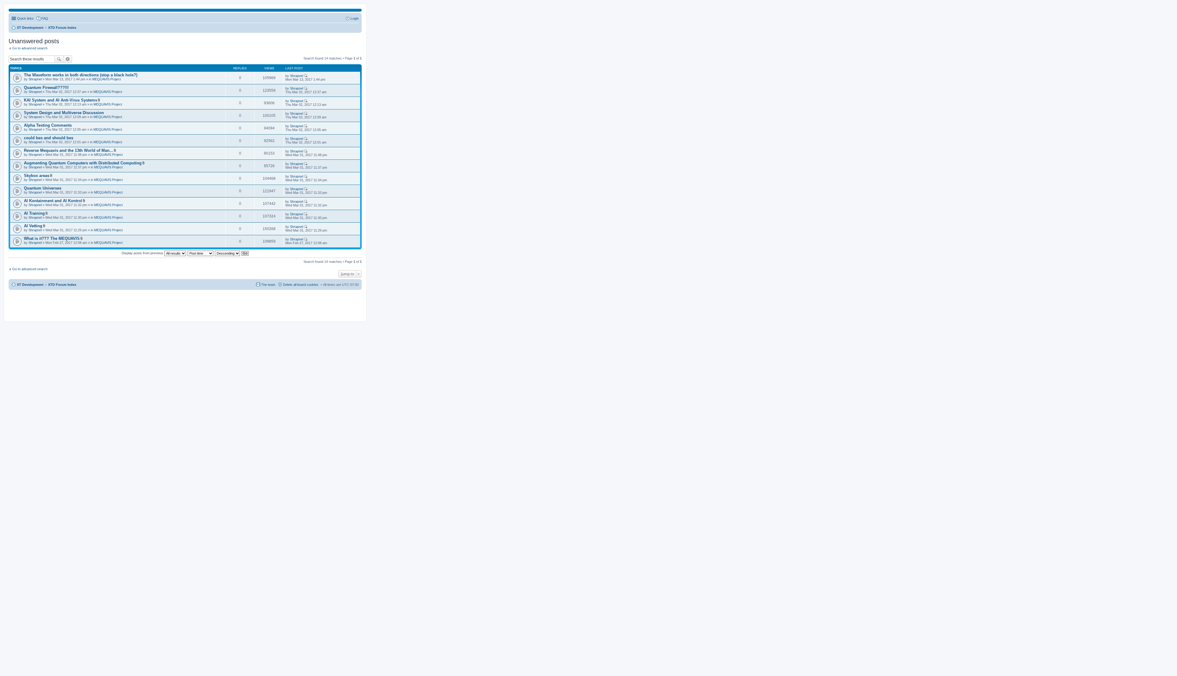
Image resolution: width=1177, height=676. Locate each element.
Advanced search (68, 59)
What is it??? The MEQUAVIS (52, 238)
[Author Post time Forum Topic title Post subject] (201, 253)
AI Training (34, 213)
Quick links (25, 18)
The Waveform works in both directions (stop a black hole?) (80, 75)
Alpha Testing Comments (48, 125)
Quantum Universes (42, 188)
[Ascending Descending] (228, 253)
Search (59, 59)
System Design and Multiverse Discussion (64, 112)
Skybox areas (36, 175)
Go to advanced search (30, 48)
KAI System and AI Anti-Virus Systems (60, 100)
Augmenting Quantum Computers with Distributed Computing (83, 163)
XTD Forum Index (62, 284)
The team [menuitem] (268, 284)
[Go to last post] (305, 76)
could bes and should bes (48, 138)
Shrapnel (35, 79)
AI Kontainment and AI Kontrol (53, 200)
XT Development (30, 284)
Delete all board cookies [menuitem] (300, 284)
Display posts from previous (143, 253)
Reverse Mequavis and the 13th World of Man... (68, 150)
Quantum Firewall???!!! (46, 87)
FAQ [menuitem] (44, 18)
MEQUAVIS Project (106, 79)
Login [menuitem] (355, 18)
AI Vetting (33, 226)
